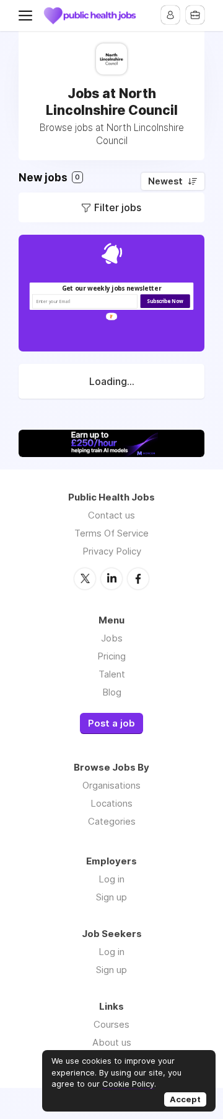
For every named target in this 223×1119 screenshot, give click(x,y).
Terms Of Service (111, 533)
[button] (112, 288)
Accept (185, 1099)
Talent (111, 674)
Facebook (138, 578)
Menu (28, 15)
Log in (111, 879)
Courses (111, 1024)
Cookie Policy (128, 1084)
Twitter (84, 578)
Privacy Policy (111, 551)
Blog (111, 692)
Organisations (111, 785)
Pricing (111, 656)
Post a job (111, 723)
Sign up (111, 897)
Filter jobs (117, 207)
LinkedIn (111, 578)
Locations (111, 803)
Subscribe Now (165, 301)
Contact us (111, 515)
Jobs (112, 638)
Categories (112, 821)
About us (111, 1042)
